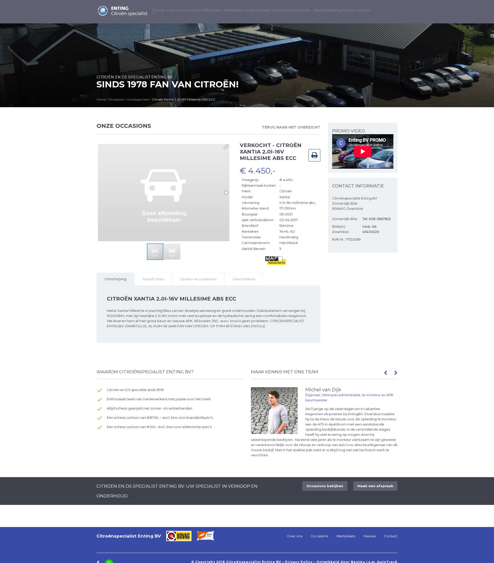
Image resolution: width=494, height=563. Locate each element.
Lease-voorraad (257, 10)
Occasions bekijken (324, 486)
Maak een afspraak (375, 486)
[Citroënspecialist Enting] (122, 15)
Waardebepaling (327, 10)
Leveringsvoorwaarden (291, 10)
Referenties (212, 10)
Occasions (116, 99)
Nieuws (349, 10)
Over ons (174, 10)
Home (100, 99)
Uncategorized (138, 99)
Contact (363, 10)
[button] (226, 147)
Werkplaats (233, 10)
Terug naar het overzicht (291, 127)
